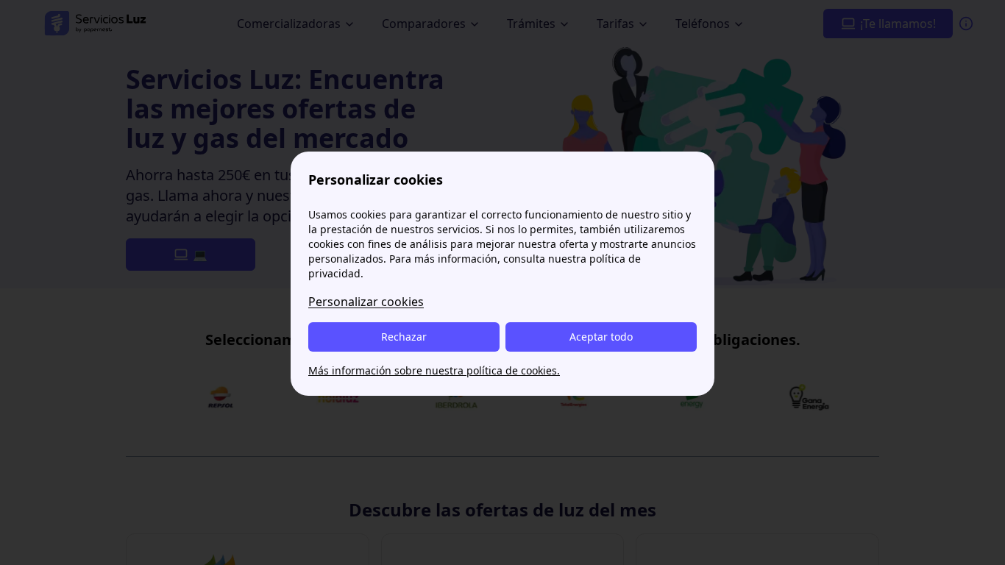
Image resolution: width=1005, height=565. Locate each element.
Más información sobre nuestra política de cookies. (434, 370)
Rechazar (404, 337)
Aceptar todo (601, 337)
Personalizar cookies (366, 301)
